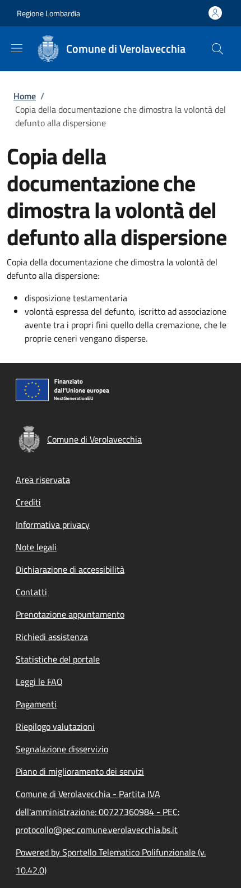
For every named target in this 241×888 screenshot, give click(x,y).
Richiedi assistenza (52, 636)
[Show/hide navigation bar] (17, 48)
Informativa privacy (53, 524)
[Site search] (217, 49)
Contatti (31, 592)
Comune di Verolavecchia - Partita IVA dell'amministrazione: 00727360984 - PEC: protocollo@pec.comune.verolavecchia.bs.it (97, 811)
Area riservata (43, 479)
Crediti (28, 502)
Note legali (36, 547)
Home (24, 96)
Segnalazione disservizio (62, 749)
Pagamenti (36, 704)
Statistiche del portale (58, 659)
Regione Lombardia (48, 13)
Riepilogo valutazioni (55, 726)
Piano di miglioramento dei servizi (80, 771)
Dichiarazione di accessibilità (70, 569)
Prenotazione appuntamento (70, 614)
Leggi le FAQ (39, 681)
